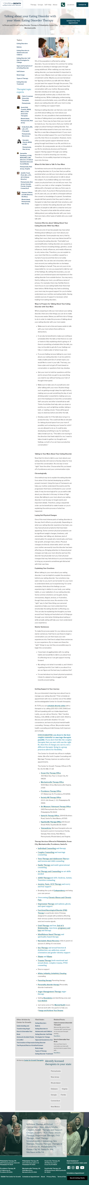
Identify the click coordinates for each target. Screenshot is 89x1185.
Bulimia (19, 47)
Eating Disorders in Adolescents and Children (23, 53)
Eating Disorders (22, 43)
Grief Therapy (43, 925)
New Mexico (55, 1107)
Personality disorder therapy (49, 985)
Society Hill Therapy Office (51, 797)
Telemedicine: (46, 828)
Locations (70, 5)
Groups (40, 5)
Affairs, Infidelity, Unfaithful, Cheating (52, 973)
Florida (63, 1095)
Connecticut (55, 1101)
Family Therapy (44, 865)
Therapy (33, 5)
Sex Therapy (43, 948)
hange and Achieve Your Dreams (51, 1010)
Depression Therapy (46, 904)
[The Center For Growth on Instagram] (73, 1167)
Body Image (21, 75)
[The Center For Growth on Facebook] (69, 1167)
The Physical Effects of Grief (26, 1045)
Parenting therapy (45, 980)
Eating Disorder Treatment (44, 1054)
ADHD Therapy (44, 878)
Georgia (54, 1095)
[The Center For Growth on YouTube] (81, 1167)
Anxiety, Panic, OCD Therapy (49, 884)
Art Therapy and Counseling (49, 871)
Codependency (59, 890)
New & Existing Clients (77, 1178)
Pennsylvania (56, 1071)
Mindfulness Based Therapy (49, 934)
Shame (40, 956)
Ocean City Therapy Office (51, 773)
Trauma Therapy (44, 960)
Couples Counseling (46, 852)
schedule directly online (56, 706)
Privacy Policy (51, 1177)
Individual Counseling (47, 848)
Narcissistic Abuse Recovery (48, 941)
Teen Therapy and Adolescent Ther (52, 859)
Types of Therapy (22, 78)
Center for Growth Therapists (34, 1060)
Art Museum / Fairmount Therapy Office (56, 806)
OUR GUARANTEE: (45, 735)
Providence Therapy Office (51, 791)
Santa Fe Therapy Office (50, 816)
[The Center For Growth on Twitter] (77, 1167)
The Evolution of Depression (26, 1042)
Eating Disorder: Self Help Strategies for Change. (23, 60)
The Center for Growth (13, 1177)
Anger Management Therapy (49, 991)
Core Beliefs (42, 1001)
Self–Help (47, 5)
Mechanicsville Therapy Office (52, 782)
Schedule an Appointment (30, 1177)
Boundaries (48, 998)
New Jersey (55, 1077)
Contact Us (82, 5)
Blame (49, 956)
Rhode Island (55, 1083)
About (55, 5)
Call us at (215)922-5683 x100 (77, 1163)
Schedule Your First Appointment (73, 22)
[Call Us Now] (63, 5)
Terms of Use (61, 1177)
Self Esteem (21, 71)
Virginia (64, 1089)
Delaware (54, 1089)
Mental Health (60, 1005)
